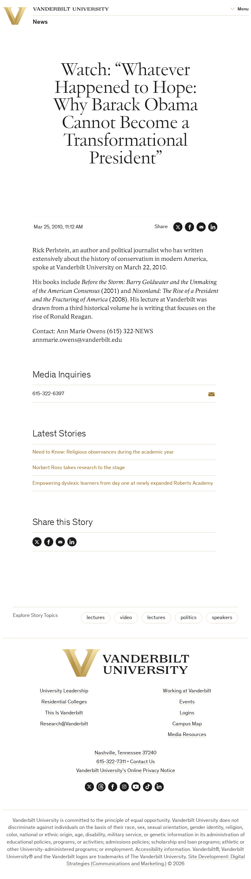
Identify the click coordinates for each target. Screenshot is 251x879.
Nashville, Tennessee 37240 (125, 753)
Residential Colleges (64, 702)
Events (187, 702)
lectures (96, 618)
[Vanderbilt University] (125, 663)
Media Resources (187, 735)
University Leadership (64, 691)
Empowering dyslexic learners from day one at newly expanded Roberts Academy (122, 483)
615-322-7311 (111, 762)
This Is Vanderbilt (64, 713)
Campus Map (187, 724)
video (126, 618)
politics (189, 618)
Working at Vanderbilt (187, 691)
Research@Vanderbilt (64, 724)
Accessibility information (162, 849)
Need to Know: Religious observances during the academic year (103, 452)
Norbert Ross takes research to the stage (78, 468)
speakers (222, 618)
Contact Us (142, 762)
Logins (187, 713)
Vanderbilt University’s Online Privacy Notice (125, 771)
